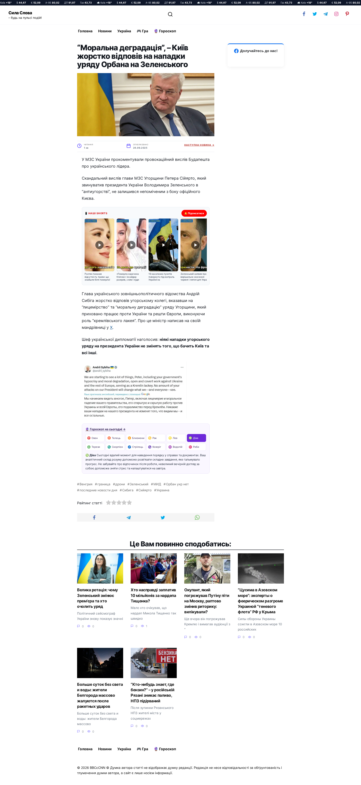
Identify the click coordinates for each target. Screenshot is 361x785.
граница (103, 484)
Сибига (127, 490)
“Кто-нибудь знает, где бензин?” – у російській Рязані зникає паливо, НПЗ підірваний (152, 692)
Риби (194, 447)
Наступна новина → (199, 145)
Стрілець (135, 447)
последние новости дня (98, 490)
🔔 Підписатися (194, 213)
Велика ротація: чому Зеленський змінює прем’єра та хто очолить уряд (97, 598)
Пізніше (347, 778)
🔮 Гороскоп (165, 31)
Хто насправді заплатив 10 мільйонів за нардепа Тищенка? (153, 595)
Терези (93, 447)
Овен (92, 438)
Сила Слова (20, 12)
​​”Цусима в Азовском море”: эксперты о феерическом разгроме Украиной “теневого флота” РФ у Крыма (260, 601)
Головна (85, 31)
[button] (99, 250)
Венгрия (86, 484)
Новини (105, 31)
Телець (114, 438)
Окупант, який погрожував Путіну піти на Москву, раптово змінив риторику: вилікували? (206, 601)
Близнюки (136, 438)
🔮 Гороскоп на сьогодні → (105, 429)
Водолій (175, 447)
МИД (157, 484)
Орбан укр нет (177, 484)
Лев (172, 438)
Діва (193, 438)
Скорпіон (115, 447)
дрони (120, 484)
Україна (124, 31)
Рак (152, 438)
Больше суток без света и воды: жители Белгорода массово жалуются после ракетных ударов (100, 695)
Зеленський (139, 484)
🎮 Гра (142, 31)
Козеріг (154, 447)
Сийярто (145, 490)
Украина (162, 490)
